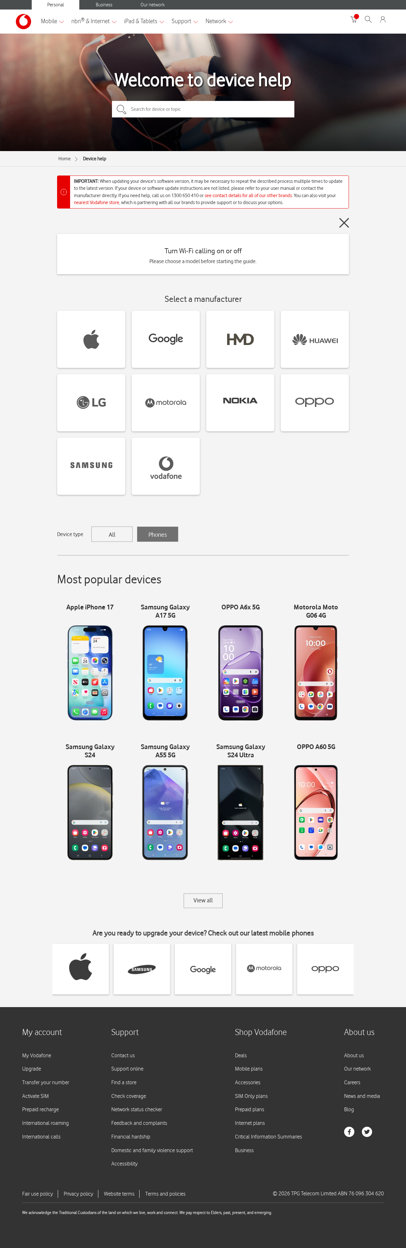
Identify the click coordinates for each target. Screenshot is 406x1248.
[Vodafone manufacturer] (166, 466)
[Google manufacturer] (166, 339)
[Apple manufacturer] (91, 339)
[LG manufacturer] (91, 402)
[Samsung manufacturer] (91, 466)
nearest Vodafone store (96, 202)
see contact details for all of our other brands (248, 195)
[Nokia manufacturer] (240, 402)
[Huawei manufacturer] (315, 339)
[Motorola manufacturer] (166, 402)
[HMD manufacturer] (240, 339)
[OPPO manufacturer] (315, 402)
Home (64, 159)
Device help (94, 159)
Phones (157, 534)
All (112, 534)
